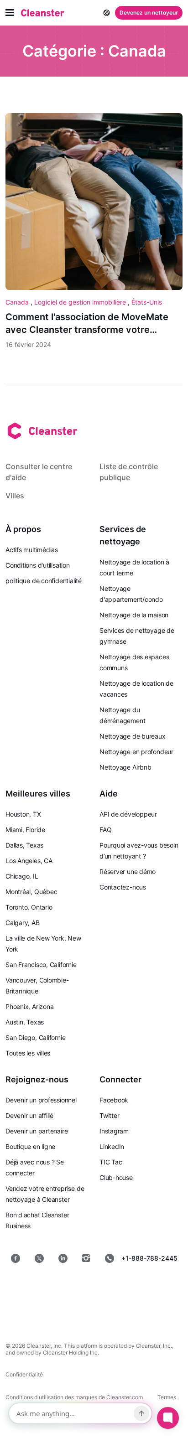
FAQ (105, 829)
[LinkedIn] (63, 1258)
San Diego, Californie (35, 1037)
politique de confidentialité (43, 581)
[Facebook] (15, 1258)
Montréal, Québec (31, 891)
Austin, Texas (24, 1022)
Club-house (116, 1177)
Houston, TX (23, 814)
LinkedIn (111, 1146)
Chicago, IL (21, 876)
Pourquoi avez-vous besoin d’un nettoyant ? (138, 850)
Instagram (114, 1131)
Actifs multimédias (31, 549)
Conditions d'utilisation (37, 565)
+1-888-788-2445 (149, 1258)
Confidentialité (24, 1374)
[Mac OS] (64, 1310)
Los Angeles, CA (28, 860)
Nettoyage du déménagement (122, 715)
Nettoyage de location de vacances (136, 688)
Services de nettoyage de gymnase (136, 635)
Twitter (109, 1115)
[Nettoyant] (42, 12)
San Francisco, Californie (41, 964)
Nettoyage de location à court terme (134, 567)
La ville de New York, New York (43, 943)
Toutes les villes (27, 1053)
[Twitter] (39, 1258)
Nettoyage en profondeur (136, 751)
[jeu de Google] (127, 1287)
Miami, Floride (25, 829)
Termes (166, 1397)
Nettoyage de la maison (133, 615)
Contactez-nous (122, 887)
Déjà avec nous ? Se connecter (34, 1167)
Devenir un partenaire (36, 1131)
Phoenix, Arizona (29, 1006)
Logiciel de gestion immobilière (81, 302)
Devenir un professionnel (41, 1100)
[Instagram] (86, 1258)
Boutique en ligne (30, 1146)
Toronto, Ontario (28, 907)
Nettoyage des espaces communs (134, 662)
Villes (14, 495)
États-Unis (146, 302)
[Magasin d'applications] (61, 1287)
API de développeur (128, 814)
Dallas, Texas (24, 845)
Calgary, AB (22, 922)
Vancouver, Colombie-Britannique (37, 985)
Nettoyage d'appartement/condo (131, 594)
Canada (18, 302)
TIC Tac (110, 1162)
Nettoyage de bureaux (132, 736)
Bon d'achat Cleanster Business (37, 1220)
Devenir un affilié (29, 1115)
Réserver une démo (127, 871)
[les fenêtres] (123, 1310)
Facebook (113, 1100)
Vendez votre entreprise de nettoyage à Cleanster (44, 1194)
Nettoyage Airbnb (125, 767)
